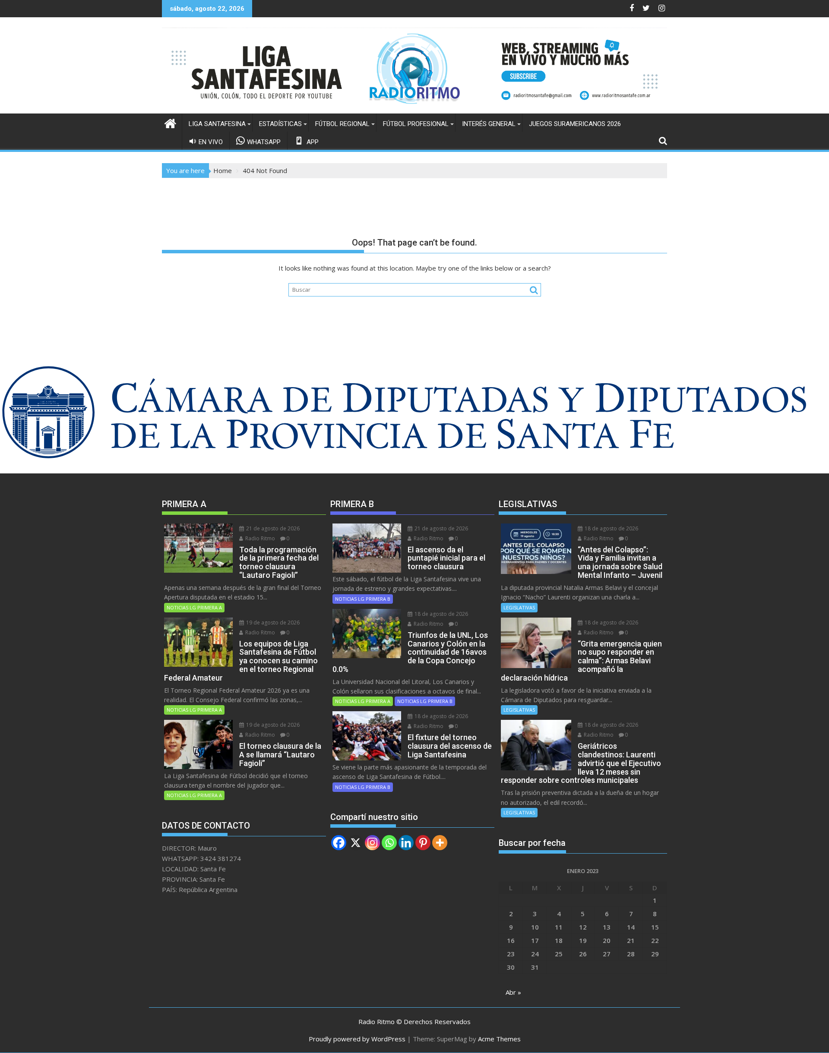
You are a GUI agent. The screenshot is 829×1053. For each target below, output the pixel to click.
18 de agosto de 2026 (440, 614)
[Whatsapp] (389, 842)
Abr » (513, 992)
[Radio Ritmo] (414, 108)
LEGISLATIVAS (519, 607)
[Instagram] (372, 842)
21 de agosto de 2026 (272, 528)
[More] (439, 842)
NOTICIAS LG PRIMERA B (362, 599)
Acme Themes (499, 1038)
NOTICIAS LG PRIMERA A (194, 607)
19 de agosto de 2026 (272, 622)
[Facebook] (338, 842)
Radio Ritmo (259, 538)
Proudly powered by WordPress (357, 1038)
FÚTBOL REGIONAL (342, 124)
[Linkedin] (406, 842)
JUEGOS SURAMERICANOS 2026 (575, 124)
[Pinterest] (422, 842)
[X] (355, 842)
